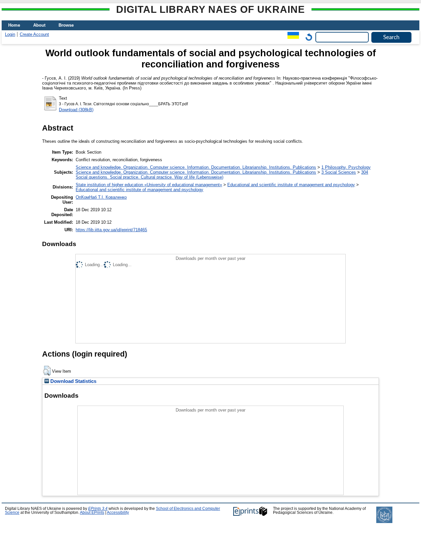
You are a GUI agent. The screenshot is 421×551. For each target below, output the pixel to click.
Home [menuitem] (14, 25)
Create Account (34, 34)
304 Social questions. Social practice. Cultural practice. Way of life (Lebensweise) (222, 175)
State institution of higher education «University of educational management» (149, 184)
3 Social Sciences (338, 172)
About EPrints (92, 512)
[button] (47, 371)
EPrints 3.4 (98, 509)
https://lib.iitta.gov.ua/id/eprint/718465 (111, 229)
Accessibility (118, 512)
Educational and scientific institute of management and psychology (291, 184)
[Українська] (291, 37)
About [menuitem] (39, 25)
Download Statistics (72, 381)
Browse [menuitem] (66, 25)
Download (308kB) (76, 109)
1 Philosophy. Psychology (346, 167)
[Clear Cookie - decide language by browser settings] (307, 37)
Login (10, 34)
